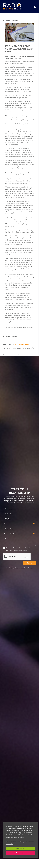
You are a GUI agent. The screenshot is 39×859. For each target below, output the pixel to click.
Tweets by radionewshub (11, 355)
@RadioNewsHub (23, 345)
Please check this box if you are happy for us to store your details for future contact (20, 549)
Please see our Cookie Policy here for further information (20, 843)
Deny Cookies (20, 853)
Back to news (12, 20)
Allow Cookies (20, 848)
